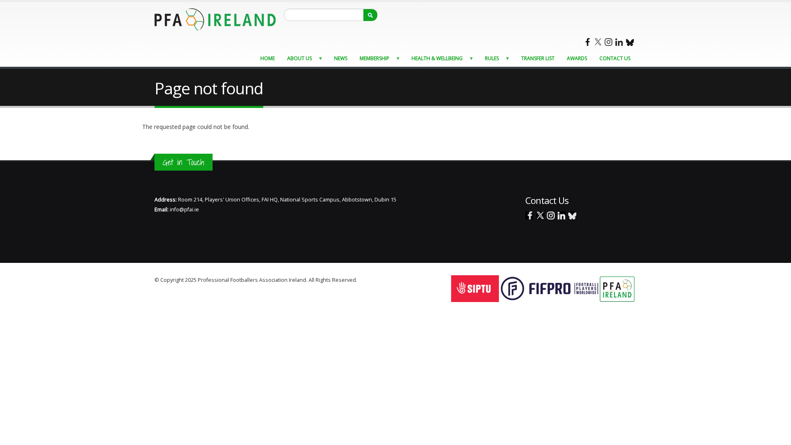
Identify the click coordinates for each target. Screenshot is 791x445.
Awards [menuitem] (577, 58)
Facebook (587, 42)
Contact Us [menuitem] (614, 58)
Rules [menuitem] (489, 60)
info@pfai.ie (184, 209)
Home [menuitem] (267, 58)
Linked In (619, 42)
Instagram (608, 42)
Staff (364, 279)
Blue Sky (630, 42)
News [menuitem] (340, 58)
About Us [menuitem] (297, 60)
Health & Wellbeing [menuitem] (435, 60)
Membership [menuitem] (372, 60)
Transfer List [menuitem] (538, 58)
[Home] (215, 19)
